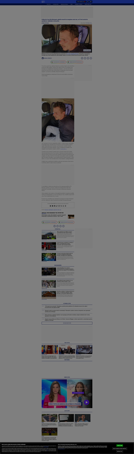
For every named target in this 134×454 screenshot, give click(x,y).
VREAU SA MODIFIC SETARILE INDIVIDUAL (119, 448)
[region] (67, 448)
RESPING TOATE (119, 451)
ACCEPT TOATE (119, 445)
